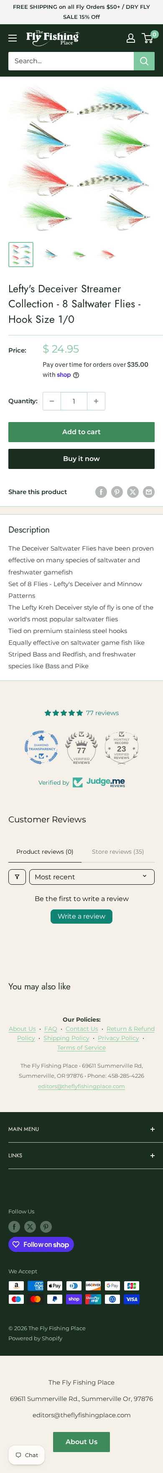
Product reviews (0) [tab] (45, 851)
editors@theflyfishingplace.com (81, 1086)
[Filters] (17, 877)
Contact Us (82, 1029)
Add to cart (81, 432)
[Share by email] (149, 492)
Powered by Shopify (35, 1338)
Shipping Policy (66, 1038)
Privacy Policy (118, 1038)
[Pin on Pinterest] (117, 492)
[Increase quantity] (96, 401)
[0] (148, 38)
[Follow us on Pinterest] (46, 1227)
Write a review (81, 916)
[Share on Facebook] (101, 492)
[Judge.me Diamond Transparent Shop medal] (41, 747)
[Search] (144, 61)
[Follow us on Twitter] (30, 1227)
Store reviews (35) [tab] (118, 851)
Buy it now (81, 459)
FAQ (50, 1029)
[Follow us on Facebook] (14, 1227)
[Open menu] (12, 38)
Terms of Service (81, 1047)
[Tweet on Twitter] (133, 492)
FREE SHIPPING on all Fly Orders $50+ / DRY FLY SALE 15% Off (81, 11)
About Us (22, 1029)
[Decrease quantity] (52, 401)
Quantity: (23, 401)
